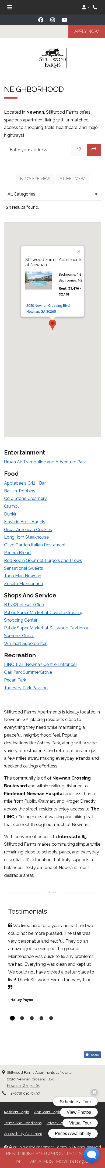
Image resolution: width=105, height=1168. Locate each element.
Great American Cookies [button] (28, 529)
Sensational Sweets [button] (23, 568)
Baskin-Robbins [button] (19, 490)
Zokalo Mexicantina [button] (23, 583)
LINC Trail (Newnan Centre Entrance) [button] (40, 664)
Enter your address (28, 149)
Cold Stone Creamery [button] (25, 498)
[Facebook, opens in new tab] (40, 20)
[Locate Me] (79, 150)
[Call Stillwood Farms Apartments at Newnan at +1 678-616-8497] (95, 7)
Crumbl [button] (11, 506)
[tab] (12, 1018)
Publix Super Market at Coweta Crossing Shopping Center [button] (43, 616)
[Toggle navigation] (9, 7)
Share (94, 1054)
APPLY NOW (89, 31)
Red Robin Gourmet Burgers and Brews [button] (43, 560)
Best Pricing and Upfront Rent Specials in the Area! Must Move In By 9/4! (52, 1157)
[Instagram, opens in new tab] (52, 20)
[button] (85, 7)
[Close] (79, 251)
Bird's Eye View (37, 178)
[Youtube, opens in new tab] (64, 20)
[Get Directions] (94, 150)
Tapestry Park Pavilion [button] (26, 687)
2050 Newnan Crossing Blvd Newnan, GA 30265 (55, 308)
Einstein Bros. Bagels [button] (24, 521)
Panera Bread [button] (17, 552)
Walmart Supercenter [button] (25, 643)
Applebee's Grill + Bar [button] (25, 483)
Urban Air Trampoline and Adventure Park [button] (45, 461)
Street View (74, 178)
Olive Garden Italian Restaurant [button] (35, 544)
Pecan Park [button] (15, 680)
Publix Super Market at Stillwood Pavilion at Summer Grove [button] (47, 631)
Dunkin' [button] (11, 514)
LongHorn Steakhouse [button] (26, 537)
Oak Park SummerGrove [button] (28, 672)
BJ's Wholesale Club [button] (24, 604)
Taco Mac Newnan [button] (22, 575)
